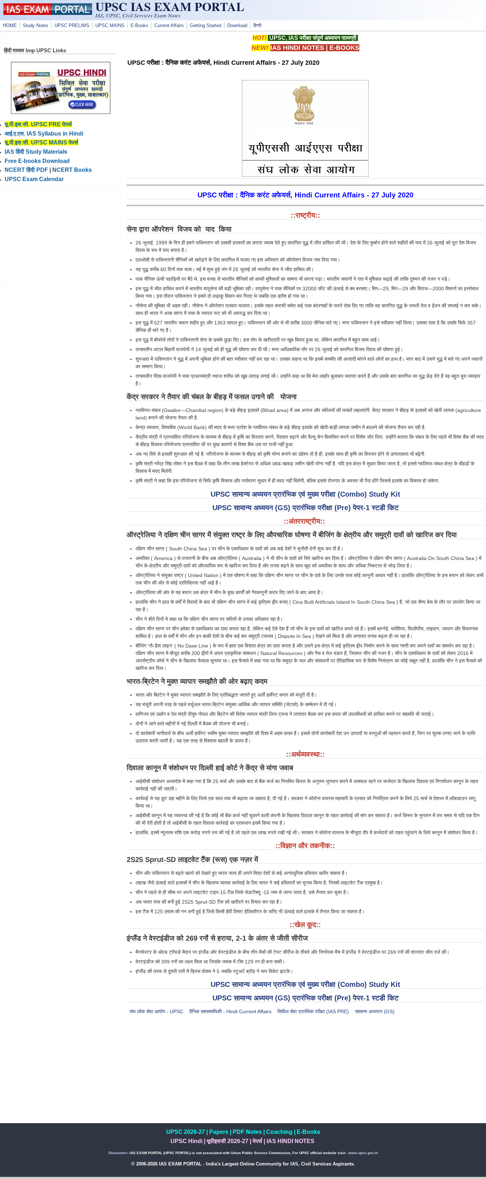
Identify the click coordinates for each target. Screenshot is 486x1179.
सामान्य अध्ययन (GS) (375, 1011)
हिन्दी (257, 25)
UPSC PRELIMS (71, 25)
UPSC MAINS (110, 25)
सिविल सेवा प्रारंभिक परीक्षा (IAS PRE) (313, 1011)
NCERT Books (72, 170)
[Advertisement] (305, 1073)
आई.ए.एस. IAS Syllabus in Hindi (44, 134)
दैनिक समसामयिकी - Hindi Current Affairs (230, 1011)
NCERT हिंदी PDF (26, 170)
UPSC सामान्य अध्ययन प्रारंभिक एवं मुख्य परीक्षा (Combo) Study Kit (305, 494)
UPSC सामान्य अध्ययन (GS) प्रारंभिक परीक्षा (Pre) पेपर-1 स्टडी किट (305, 508)
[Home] (47, 13)
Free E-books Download (37, 161)
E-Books (139, 25)
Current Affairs (169, 25)
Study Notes (35, 25)
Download (237, 25)
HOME (10, 25)
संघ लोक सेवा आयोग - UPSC (156, 1011)
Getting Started (205, 25)
